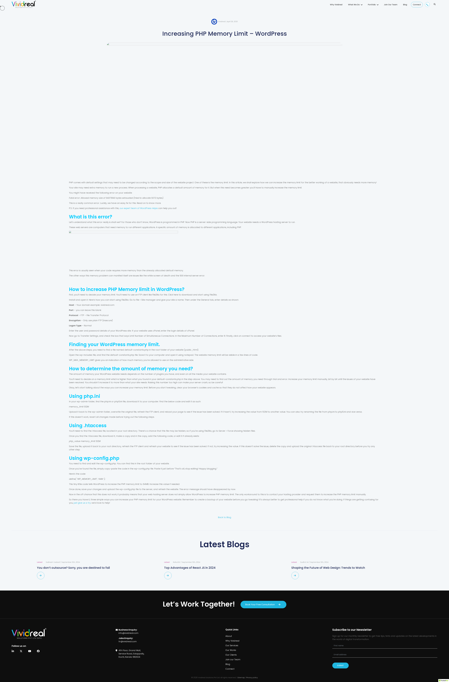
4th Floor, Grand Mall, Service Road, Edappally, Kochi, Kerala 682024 (131, 653)
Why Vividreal (336, 4)
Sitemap (241, 677)
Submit (340, 665)
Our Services (231, 645)
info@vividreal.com (128, 633)
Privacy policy (252, 677)
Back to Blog (224, 517)
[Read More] (40, 575)
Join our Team (232, 659)
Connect (417, 4)
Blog (405, 4)
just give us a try (82, 502)
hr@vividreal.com (128, 641)
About (228, 636)
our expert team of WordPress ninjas (139, 208)
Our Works (230, 650)
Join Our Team (390, 4)
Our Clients (231, 654)
